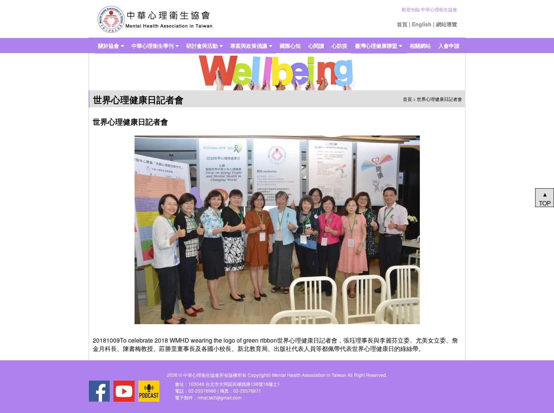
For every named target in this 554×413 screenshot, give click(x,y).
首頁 (402, 24)
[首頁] (154, 19)
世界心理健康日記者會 (439, 99)
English (422, 24)
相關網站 (420, 45)
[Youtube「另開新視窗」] (124, 391)
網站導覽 (446, 24)
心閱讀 (316, 45)
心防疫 (339, 45)
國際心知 (290, 45)
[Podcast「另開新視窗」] (148, 391)
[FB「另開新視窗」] (99, 391)
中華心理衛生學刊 (153, 45)
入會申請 (448, 45)
